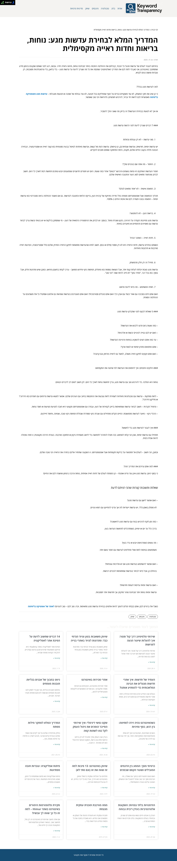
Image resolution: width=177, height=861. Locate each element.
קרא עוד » (151, 662)
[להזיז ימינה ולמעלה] (3, 2)
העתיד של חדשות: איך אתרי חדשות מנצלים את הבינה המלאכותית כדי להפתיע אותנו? (137, 683)
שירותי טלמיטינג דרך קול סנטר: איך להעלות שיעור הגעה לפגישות (137, 640)
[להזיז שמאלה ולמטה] (2, 3)
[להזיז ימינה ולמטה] (3, 3)
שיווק (87, 8)
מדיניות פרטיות (76, 8)
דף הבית (154, 29)
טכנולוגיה (105, 8)
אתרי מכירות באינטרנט (94, 679)
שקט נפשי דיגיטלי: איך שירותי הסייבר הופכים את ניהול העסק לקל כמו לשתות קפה (90, 726)
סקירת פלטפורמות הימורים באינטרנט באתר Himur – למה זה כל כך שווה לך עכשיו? (42, 809)
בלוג (113, 8)
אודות (120, 8)
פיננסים (95, 8)
